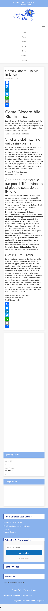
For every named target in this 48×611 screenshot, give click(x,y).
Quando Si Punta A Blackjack (16, 172)
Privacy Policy (17, 590)
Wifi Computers (38, 600)
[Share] (24, 105)
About (24, 37)
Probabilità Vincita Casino (14, 174)
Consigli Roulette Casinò (14, 297)
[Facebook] (24, 83)
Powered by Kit (24, 558)
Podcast (24, 55)
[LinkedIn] (24, 90)
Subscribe (24, 553)
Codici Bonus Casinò (13, 300)
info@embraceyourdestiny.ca (23, 2)
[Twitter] (24, 94)
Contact (24, 60)
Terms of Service (30, 590)
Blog (24, 41)
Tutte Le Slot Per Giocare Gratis (17, 134)
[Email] (24, 101)
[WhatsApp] (24, 97)
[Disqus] (24, 362)
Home (24, 32)
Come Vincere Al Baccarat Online (17, 295)
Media (24, 46)
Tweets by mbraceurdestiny (13, 582)
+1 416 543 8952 (25, 5)
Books (24, 51)
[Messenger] (24, 86)
